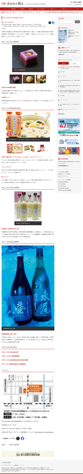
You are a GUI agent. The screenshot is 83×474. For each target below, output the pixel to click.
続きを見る (61, 113)
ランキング (9, 12)
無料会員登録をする (64, 165)
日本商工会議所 (7, 462)
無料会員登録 (78, 4)
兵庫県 (22, 26)
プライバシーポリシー (7, 465)
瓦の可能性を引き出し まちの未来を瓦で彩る (70, 105)
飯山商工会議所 (8, 26)
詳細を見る (61, 42)
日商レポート (53, 9)
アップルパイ (63, 76)
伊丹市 (26, 26)
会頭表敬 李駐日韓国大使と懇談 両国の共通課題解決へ (47, 12)
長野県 (14, 26)
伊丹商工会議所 (8, 24)
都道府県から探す (65, 12)
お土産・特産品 (62, 186)
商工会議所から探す (54, 12)
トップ (5, 9)
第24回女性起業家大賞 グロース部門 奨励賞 (23, 12)
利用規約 (16, 465)
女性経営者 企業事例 (64, 188)
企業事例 (22, 9)
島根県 (40, 26)
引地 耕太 (62, 95)
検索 (77, 21)
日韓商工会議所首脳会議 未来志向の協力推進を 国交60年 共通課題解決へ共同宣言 (70, 91)
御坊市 (36, 26)
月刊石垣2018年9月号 (27, 24)
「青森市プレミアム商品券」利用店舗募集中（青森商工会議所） (70, 67)
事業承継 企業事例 (63, 182)
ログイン (71, 4)
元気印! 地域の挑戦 (9, 22)
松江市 (44, 26)
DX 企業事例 (62, 184)
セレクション (66, 9)
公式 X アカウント (63, 176)
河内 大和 (62, 71)
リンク (22, 465)
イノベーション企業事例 (65, 179)
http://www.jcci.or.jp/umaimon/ (44, 432)
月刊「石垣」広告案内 (64, 171)
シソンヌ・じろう (64, 99)
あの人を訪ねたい (41, 9)
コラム (77, 9)
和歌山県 (31, 26)
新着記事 (13, 9)
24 (63, 63)
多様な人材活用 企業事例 (65, 190)
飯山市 (18, 26)
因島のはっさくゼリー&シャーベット (68, 109)
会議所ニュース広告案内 (65, 174)
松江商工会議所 (37, 24)
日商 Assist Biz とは (76, 12)
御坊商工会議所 (17, 24)
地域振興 (30, 9)
